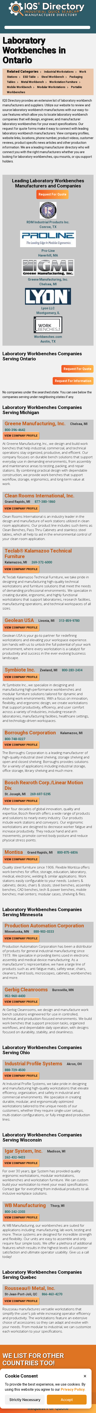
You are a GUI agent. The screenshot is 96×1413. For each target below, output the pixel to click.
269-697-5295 (40, 794)
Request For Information (73, 381)
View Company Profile (21, 435)
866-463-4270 (52, 1294)
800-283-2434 (72, 670)
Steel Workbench (52, 76)
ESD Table (29, 76)
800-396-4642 (15, 430)
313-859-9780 (69, 620)
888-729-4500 (15, 1070)
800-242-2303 (15, 1212)
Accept (67, 1399)
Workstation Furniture (63, 82)
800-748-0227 (15, 739)
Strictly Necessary (24, 1399)
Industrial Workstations (59, 71)
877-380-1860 (45, 501)
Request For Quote (52, 194)
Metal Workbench (32, 82)
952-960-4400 (15, 996)
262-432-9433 (15, 1157)
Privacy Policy (73, 1389)
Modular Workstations (51, 87)
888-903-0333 (43, 931)
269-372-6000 (41, 562)
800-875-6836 (67, 852)
